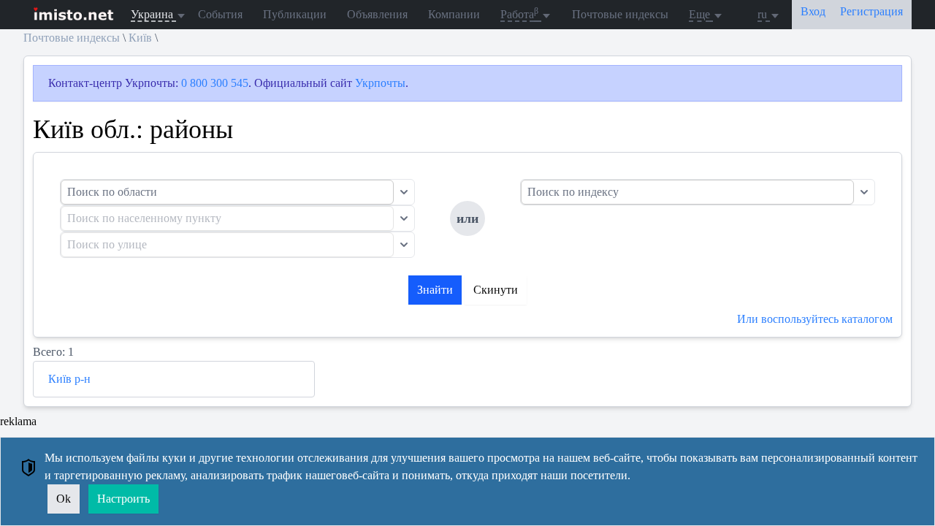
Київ (140, 37)
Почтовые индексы (620, 14)
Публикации (295, 14)
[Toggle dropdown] (404, 192)
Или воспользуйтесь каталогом (815, 319)
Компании (454, 14)
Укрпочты (380, 83)
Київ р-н (69, 379)
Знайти (435, 289)
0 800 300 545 (214, 83)
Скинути (495, 289)
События (220, 14)
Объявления (377, 14)
